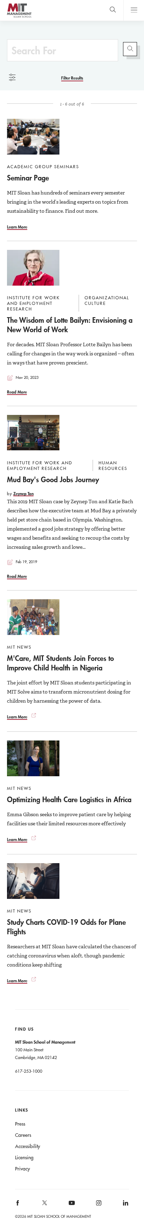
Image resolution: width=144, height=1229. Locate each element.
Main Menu (133, 10)
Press (20, 1124)
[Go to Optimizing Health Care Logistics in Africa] (33, 758)
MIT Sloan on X (44, 1205)
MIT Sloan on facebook (18, 1205)
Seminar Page (28, 177)
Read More (17, 392)
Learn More (17, 227)
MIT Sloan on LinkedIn (125, 1205)
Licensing (24, 1157)
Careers (23, 1135)
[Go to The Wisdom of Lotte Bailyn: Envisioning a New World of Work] (33, 268)
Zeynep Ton (23, 493)
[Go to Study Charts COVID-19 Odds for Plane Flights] (33, 881)
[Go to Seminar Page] (33, 137)
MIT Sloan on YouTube (70, 1206)
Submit (130, 49)
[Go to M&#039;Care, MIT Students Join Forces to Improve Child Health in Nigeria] (33, 617)
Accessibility (27, 1146)
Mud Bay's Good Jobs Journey (53, 479)
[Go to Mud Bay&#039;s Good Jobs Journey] (33, 433)
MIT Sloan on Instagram (98, 1205)
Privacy (22, 1169)
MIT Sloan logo (19, 17)
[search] (112, 10)
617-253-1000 (28, 1071)
